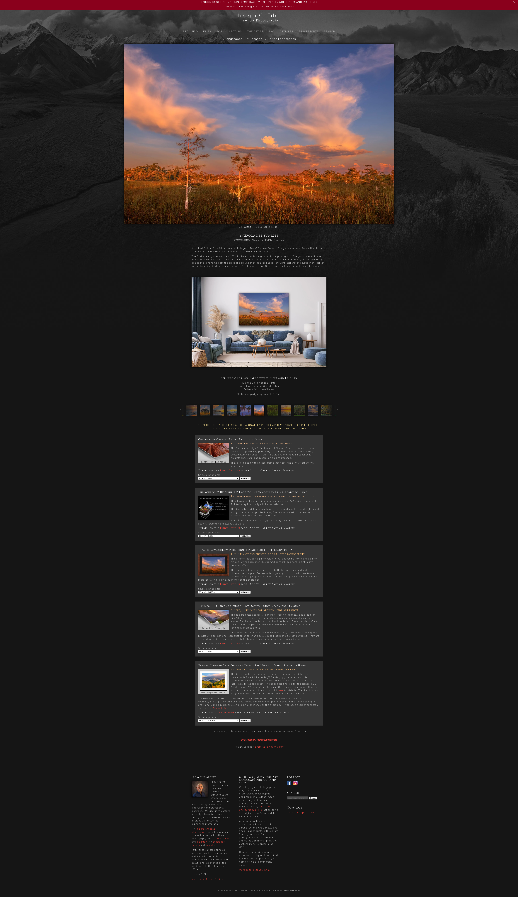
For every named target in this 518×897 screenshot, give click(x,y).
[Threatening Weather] (313, 414)
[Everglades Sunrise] (259, 414)
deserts (210, 845)
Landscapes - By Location (244, 39)
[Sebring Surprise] (286, 414)
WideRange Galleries (290, 890)
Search (329, 31)
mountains (203, 842)
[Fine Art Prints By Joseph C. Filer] (259, 21)
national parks (221, 838)
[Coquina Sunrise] (232, 414)
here (281, 690)
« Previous (245, 227)
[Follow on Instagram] (296, 783)
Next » (275, 227)
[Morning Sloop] (245, 414)
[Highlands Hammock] (272, 414)
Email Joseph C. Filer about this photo (259, 740)
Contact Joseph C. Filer (300, 812)
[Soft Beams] (191, 414)
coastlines (219, 842)
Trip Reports (309, 31)
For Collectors (229, 31)
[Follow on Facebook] (290, 783)
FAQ (271, 31)
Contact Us (219, 708)
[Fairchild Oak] (299, 414)
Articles (286, 31)
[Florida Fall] (326, 414)
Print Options (230, 470)
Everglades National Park (269, 747)
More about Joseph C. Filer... (208, 879)
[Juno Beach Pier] (218, 414)
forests (196, 845)
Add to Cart (245, 478)
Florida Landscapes (281, 39)
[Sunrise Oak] (205, 414)
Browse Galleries (197, 31)
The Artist (255, 31)
